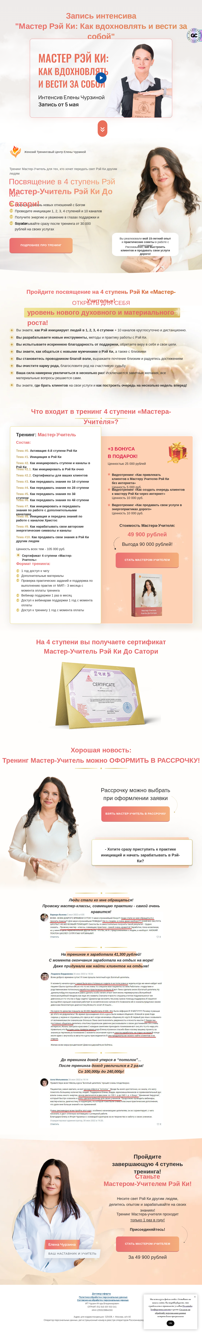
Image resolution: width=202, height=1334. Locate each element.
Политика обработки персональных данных (103, 1297)
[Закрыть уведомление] (194, 1296)
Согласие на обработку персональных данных (103, 1300)
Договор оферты (101, 1293)
